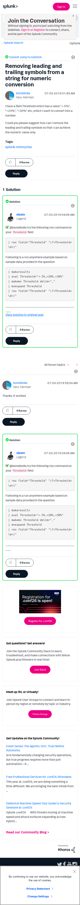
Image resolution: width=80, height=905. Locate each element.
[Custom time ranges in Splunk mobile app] (69, 365)
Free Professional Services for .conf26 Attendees (38, 777)
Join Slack (40, 669)
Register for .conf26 (40, 620)
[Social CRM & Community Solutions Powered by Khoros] (66, 848)
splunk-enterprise (18, 147)
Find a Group (40, 714)
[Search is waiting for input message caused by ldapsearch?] (76, 365)
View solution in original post (25, 315)
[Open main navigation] (75, 6)
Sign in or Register (33, 30)
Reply (16, 173)
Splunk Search (13, 43)
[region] (40, 885)
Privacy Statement (38, 888)
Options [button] (74, 43)
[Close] (74, 871)
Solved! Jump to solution (25, 57)
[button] (72, 57)
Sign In (61, 6)
